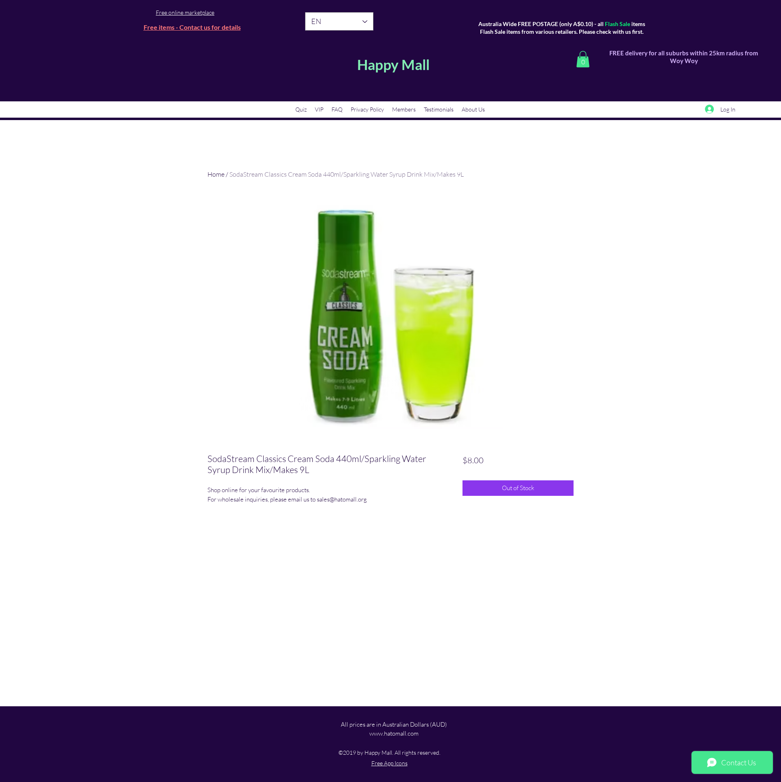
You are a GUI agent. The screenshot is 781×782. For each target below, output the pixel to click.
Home (216, 174)
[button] (583, 59)
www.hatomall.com (394, 733)
